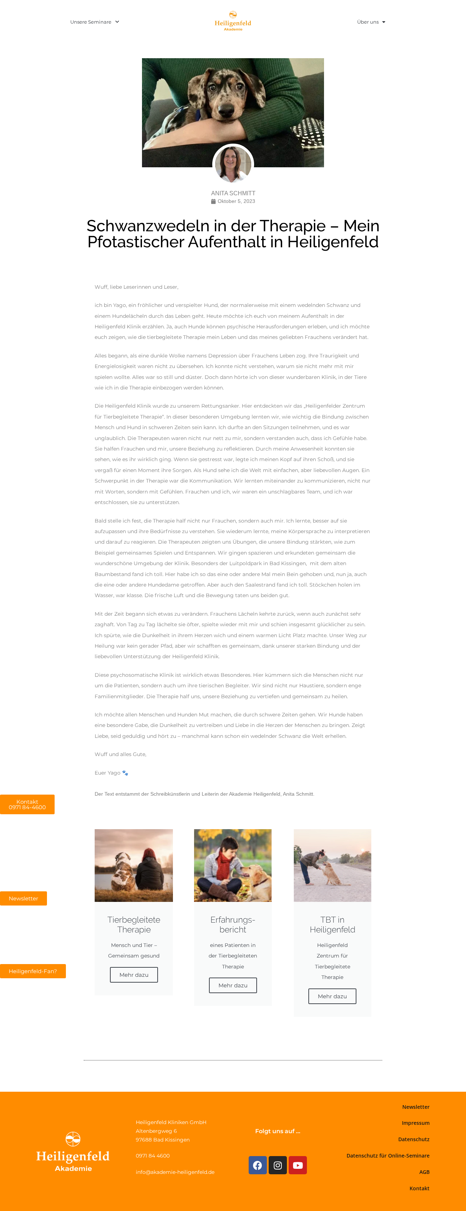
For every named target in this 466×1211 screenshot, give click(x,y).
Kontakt (420, 1188)
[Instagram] (278, 1165)
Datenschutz (414, 1139)
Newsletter (416, 1106)
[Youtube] (298, 1165)
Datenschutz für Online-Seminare (388, 1155)
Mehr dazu (134, 974)
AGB (424, 1171)
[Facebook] (258, 1165)
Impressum (416, 1122)
